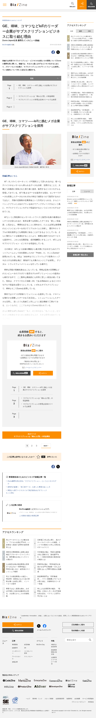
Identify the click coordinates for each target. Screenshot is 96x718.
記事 (73, 191)
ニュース (87, 191)
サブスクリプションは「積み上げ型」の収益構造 (36, 96)
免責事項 (69, 698)
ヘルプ (28, 698)
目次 (31, 78)
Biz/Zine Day (41, 644)
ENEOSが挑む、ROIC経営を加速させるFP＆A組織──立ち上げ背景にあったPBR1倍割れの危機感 (49, 568)
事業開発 (15, 644)
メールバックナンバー (33, 367)
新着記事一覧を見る (80, 254)
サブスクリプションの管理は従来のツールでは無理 (37, 99)
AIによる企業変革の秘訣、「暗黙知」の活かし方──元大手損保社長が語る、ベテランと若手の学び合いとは (49, 592)
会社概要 (77, 698)
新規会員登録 (21, 373)
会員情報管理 (60, 698)
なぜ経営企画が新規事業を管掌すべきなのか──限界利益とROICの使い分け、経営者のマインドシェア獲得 (18, 568)
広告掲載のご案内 (78, 624)
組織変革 (15, 648)
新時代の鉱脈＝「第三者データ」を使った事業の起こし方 (29, 487)
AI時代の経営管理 (54, 645)
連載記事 (15, 662)
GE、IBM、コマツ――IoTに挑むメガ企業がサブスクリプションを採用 (37, 388)
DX (25, 648)
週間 (80, 31)
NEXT (45, 446)
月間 (89, 31)
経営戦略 (27, 644)
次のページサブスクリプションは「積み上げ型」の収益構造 (32, 435)
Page (9, 98)
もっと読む (10, 492)
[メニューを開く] (4, 4)
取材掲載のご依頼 (78, 630)
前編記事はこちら (9, 175)
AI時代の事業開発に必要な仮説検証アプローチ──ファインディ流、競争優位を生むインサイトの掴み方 (18, 555)
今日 (71, 31)
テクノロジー (28, 656)
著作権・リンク (37, 698)
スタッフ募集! (49, 698)
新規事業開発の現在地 (54, 652)
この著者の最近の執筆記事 (29, 515)
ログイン (44, 373)
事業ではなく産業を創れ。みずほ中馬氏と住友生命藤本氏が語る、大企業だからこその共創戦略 (17, 592)
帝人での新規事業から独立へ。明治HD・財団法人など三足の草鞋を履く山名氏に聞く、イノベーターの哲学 (18, 580)
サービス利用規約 (88, 698)
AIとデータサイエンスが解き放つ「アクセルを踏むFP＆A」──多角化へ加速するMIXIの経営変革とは (18, 543)
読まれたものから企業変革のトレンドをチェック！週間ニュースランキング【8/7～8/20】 (80, 201)
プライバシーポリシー (79, 702)
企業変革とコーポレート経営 (54, 660)
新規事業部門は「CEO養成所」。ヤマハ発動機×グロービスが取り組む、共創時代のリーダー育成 (49, 580)
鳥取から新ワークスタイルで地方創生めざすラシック (27, 490)
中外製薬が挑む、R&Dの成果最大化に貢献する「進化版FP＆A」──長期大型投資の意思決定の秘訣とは (48, 555)
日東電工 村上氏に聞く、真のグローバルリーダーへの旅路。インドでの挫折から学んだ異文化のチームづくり (49, 543)
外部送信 (91, 702)
